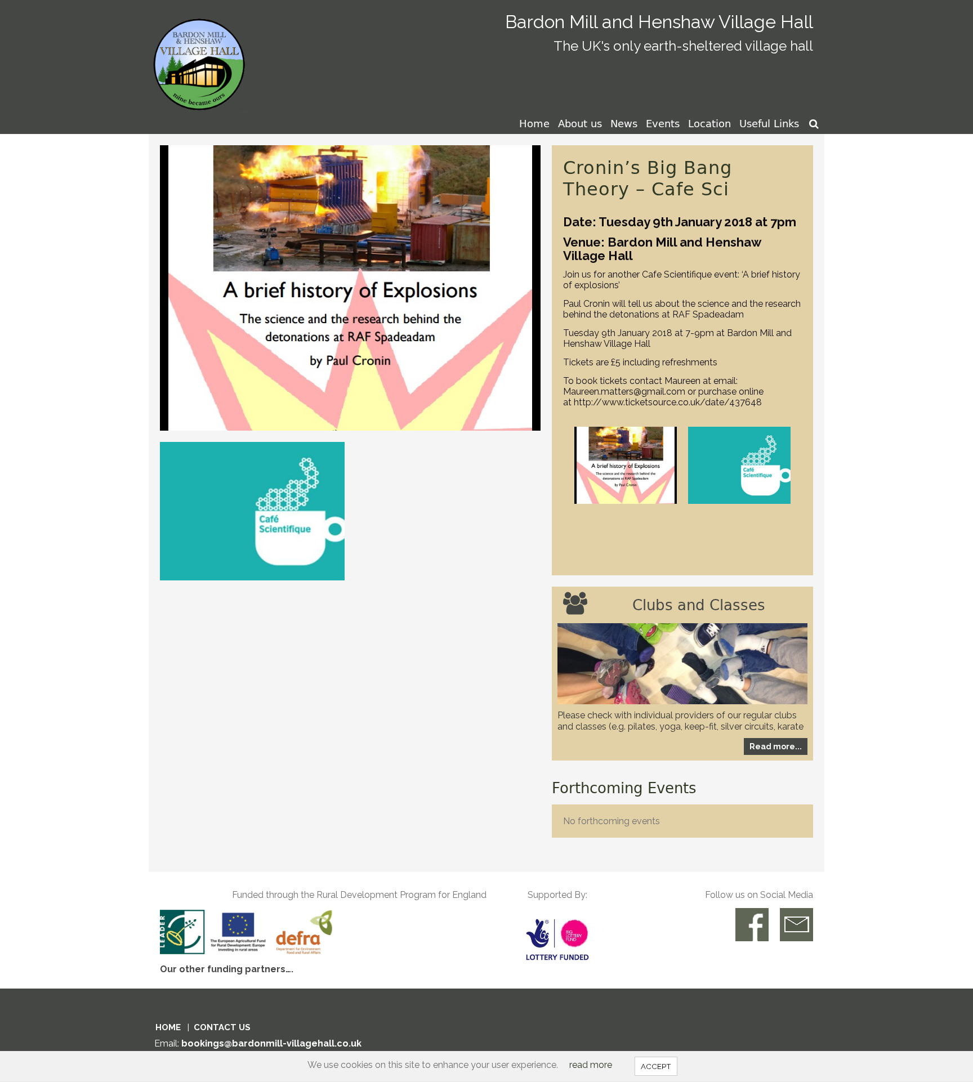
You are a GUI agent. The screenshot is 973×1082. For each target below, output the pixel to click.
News (623, 123)
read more (590, 1064)
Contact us (222, 1027)
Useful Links (769, 123)
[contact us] (796, 924)
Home (534, 123)
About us (580, 123)
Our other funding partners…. (226, 969)
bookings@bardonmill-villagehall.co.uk (271, 1043)
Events (663, 123)
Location (709, 123)
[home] (201, 55)
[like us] (752, 924)
